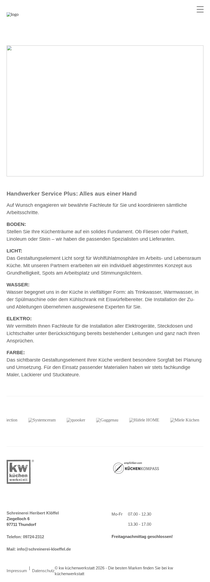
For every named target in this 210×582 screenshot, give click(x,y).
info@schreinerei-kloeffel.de (44, 549)
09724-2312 (33, 536)
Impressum (17, 570)
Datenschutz (43, 570)
